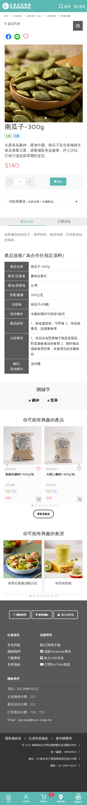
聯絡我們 (13, 651)
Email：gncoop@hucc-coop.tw (29, 720)
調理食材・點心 (34, 16)
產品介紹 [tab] (26, 221)
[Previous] (7, 465)
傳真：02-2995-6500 (63, 765)
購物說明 (21, 614)
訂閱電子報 (51, 645)
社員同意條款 (38, 738)
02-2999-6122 (22, 689)
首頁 (6, 16)
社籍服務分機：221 (21, 696)
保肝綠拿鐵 (63, 583)
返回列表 (13, 23)
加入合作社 (67, 614)
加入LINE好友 (53, 658)
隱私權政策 (13, 738)
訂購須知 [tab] (64, 221)
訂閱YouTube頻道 (57, 664)
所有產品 (18, 16)
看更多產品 (43, 513)
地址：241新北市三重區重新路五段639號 (52, 758)
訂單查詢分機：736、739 (25, 712)
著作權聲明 (64, 738)
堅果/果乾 (66, 16)
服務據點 (42, 614)
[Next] (79, 465)
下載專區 (13, 658)
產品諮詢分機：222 (21, 704)
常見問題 (13, 645)
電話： (12, 689)
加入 (60, 181)
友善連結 (13, 664)
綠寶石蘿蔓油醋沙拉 (22, 583)
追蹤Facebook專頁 (57, 651)
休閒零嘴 (51, 16)
